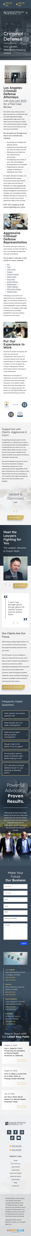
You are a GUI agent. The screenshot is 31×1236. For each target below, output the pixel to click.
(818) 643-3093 (17, 100)
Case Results (15, 1167)
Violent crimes (11, 277)
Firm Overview (15, 1164)
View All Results (15, 517)
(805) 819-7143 (10, 992)
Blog (15, 1183)
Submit (24, 943)
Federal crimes (12, 292)
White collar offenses (14, 289)
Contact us (15, 205)
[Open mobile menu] (27, 12)
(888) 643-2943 (10, 1021)
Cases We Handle (15, 1173)
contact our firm (16, 388)
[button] (15, 714)
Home (16, 1160)
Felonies (9, 272)
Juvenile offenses (13, 274)
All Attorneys (20, 585)
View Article (21, 1060)
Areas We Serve (15, 1176)
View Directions (10, 980)
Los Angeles (10, 970)
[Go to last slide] (14, 511)
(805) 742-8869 (10, 1007)
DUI (8, 264)
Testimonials (15, 1170)
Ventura (8, 984)
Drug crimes (11, 279)
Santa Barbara (11, 999)
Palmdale (9, 1014)
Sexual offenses (12, 282)
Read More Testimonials (13, 687)
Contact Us (15, 1186)
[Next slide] (17, 511)
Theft (8, 267)
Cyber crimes (11, 269)
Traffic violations (12, 287)
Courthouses (15, 1179)
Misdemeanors (12, 284)
